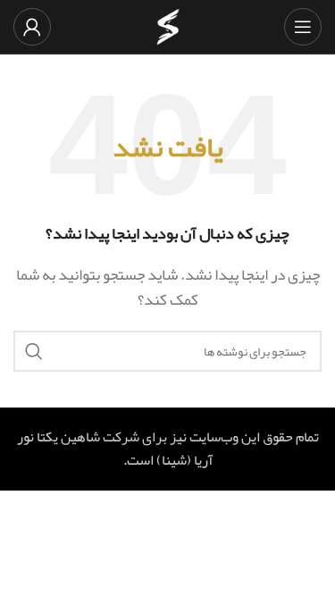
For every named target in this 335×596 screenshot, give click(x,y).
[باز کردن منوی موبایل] (303, 27)
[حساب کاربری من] (32, 27)
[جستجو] (33, 351)
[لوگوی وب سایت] (168, 32)
